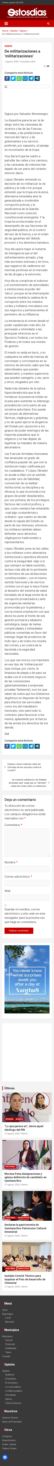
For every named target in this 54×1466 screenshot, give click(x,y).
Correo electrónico (18, 876)
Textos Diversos (13, 1403)
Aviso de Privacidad (11, 1421)
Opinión (9, 1119)
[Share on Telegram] (31, 78)
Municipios (23, 1218)
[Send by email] (25, 78)
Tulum (8, 1352)
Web (7, 891)
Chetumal (10, 1218)
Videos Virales (9, 1448)
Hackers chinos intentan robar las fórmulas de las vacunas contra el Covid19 (24, 767)
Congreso (7, 1436)
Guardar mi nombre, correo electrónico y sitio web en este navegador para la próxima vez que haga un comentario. (24, 916)
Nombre (11, 862)
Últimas (9, 1088)
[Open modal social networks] (37, 78)
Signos (8, 46)
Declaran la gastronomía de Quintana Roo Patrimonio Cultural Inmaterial (25, 1228)
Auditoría (9, 1374)
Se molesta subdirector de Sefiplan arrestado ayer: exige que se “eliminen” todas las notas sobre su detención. (27, 782)
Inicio (5, 1310)
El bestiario (10, 1378)
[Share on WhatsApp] (19, 78)
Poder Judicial (9, 1444)
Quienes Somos (10, 1417)
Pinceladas (10, 1395)
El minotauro (11, 1382)
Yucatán (6, 1356)
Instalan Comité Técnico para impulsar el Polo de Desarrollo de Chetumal (24, 1279)
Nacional (10, 1167)
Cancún (9, 1340)
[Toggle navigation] (6, 23)
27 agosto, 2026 (12, 1133)
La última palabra (13, 1391)
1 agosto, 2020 (11, 61)
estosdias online (28, 61)
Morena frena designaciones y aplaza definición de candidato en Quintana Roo (25, 1177)
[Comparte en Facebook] (7, 78)
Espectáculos (9, 1440)
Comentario (13, 825)
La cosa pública (13, 1386)
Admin (24, 1133)
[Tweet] (13, 78)
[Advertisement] (27, 1052)
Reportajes (7, 1314)
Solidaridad (10, 1348)
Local (8, 1317)
